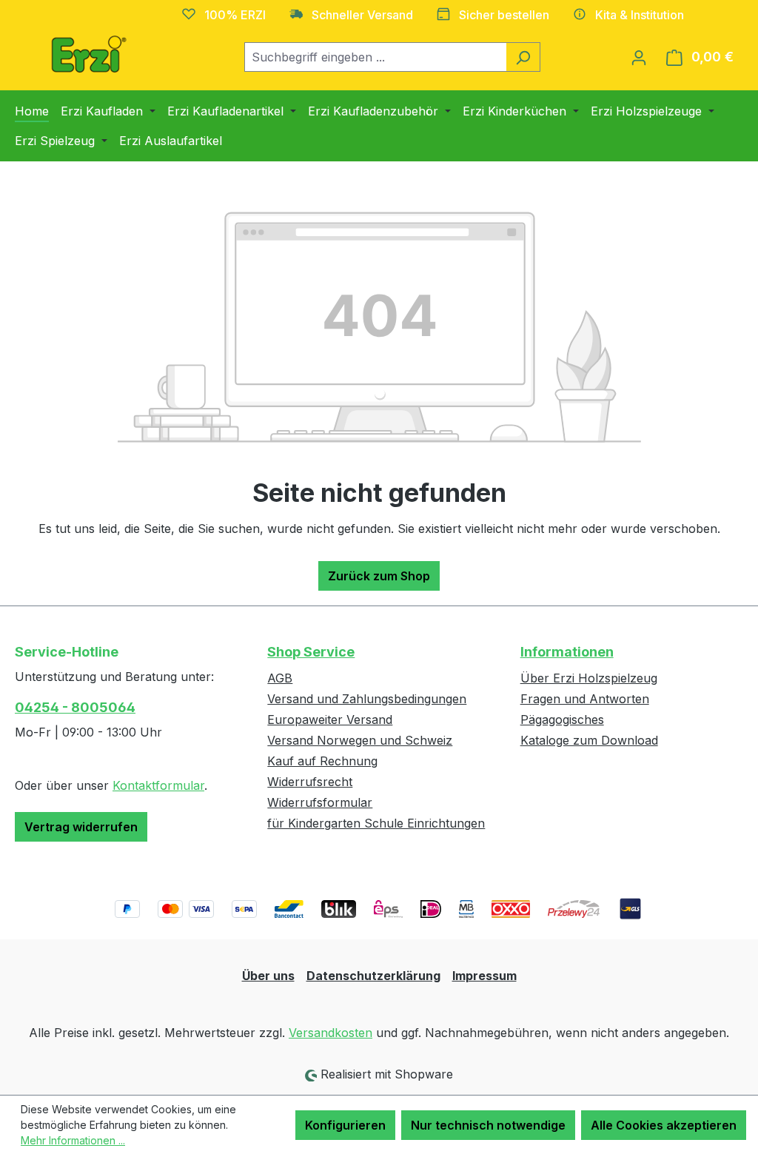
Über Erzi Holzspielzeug (588, 678)
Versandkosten (330, 1032)
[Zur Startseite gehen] (89, 54)
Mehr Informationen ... (73, 1140)
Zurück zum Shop (379, 575)
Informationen (567, 652)
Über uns (268, 975)
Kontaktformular (158, 785)
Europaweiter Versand (329, 719)
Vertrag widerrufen (81, 826)
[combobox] (375, 57)
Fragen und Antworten (584, 698)
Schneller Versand (362, 14)
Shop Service (311, 652)
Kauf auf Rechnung (322, 761)
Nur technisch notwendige (488, 1125)
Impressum (484, 975)
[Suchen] (523, 57)
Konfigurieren (345, 1125)
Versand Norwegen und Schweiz (359, 740)
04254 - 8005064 (75, 707)
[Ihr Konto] (639, 57)
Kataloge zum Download (589, 740)
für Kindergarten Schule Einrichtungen (376, 823)
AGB (279, 678)
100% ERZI (235, 14)
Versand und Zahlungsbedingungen (366, 698)
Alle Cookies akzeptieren (664, 1125)
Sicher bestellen (504, 14)
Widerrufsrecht (309, 781)
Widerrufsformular (319, 802)
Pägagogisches (562, 719)
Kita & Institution (639, 14)
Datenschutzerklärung (373, 975)
